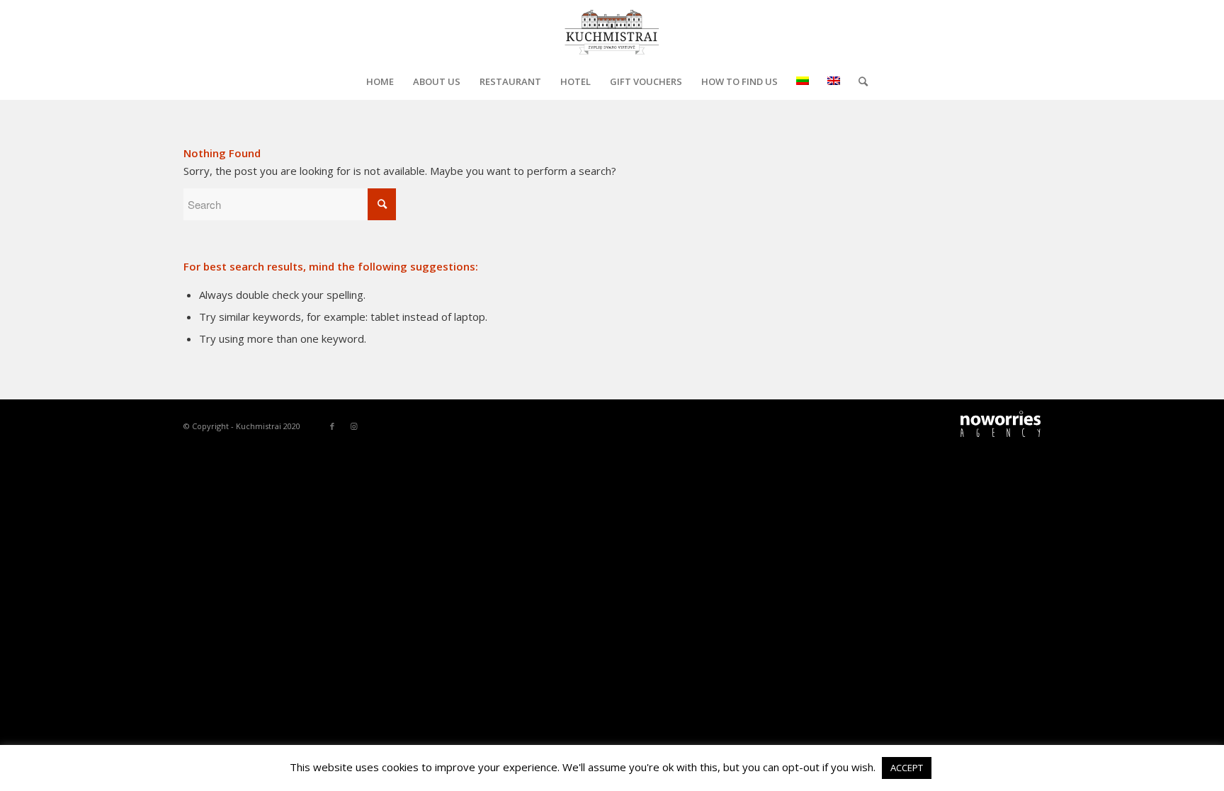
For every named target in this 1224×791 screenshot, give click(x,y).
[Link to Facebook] (332, 426)
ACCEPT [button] (906, 767)
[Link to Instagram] (353, 426)
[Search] (858, 81)
